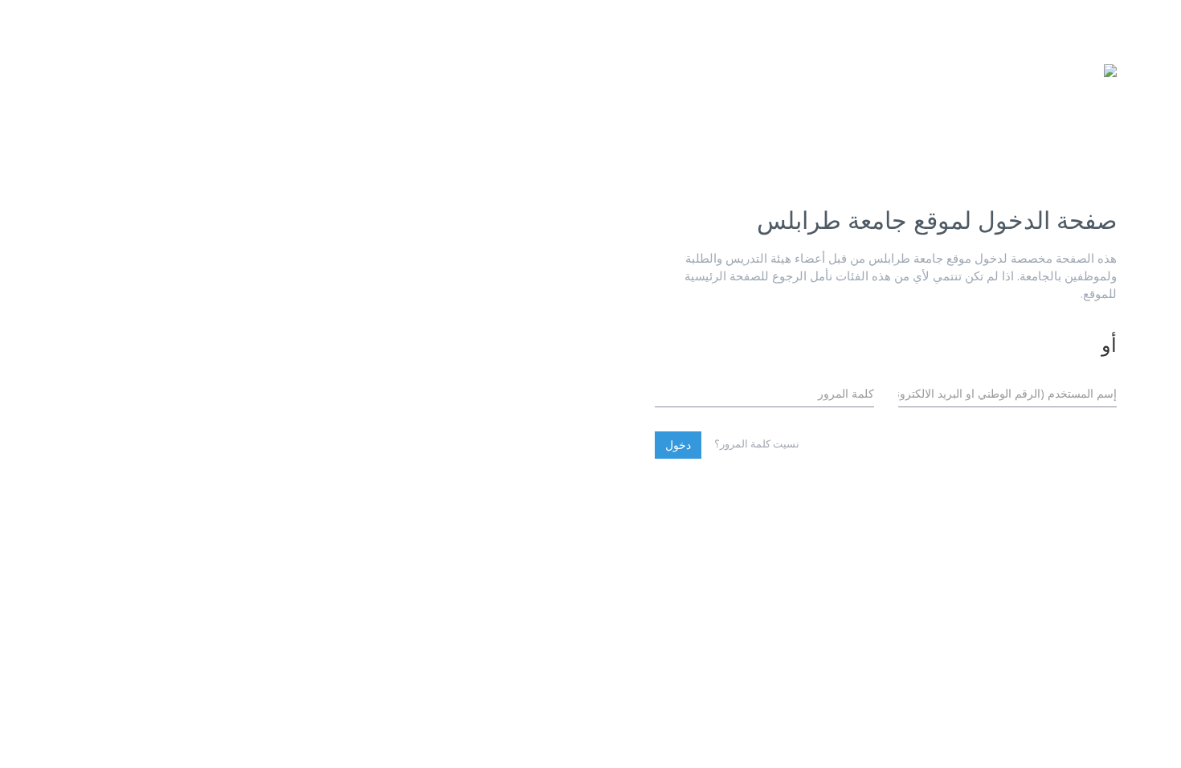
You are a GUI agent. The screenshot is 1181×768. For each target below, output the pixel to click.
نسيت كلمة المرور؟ (756, 443)
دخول (678, 444)
